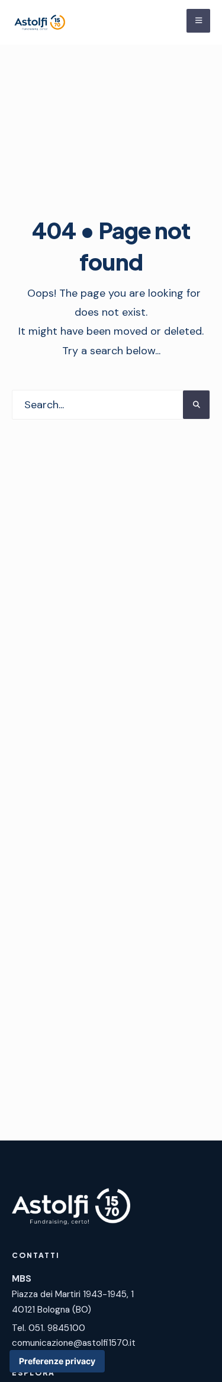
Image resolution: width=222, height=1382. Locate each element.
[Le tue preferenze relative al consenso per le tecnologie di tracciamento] (57, 1361)
